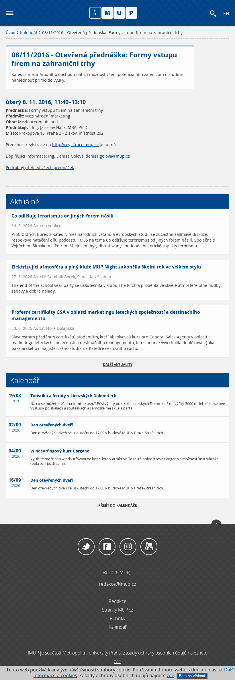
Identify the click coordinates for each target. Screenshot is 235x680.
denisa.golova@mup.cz (108, 156)
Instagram (128, 546)
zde (170, 675)
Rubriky (117, 618)
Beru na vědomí (192, 676)
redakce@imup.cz (117, 584)
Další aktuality (117, 364)
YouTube (148, 546)
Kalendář (29, 33)
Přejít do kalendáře (117, 505)
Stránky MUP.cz (117, 610)
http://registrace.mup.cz (75, 145)
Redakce (117, 601)
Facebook (107, 546)
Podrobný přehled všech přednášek (40, 168)
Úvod (10, 33)
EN (226, 13)
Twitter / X (86, 546)
